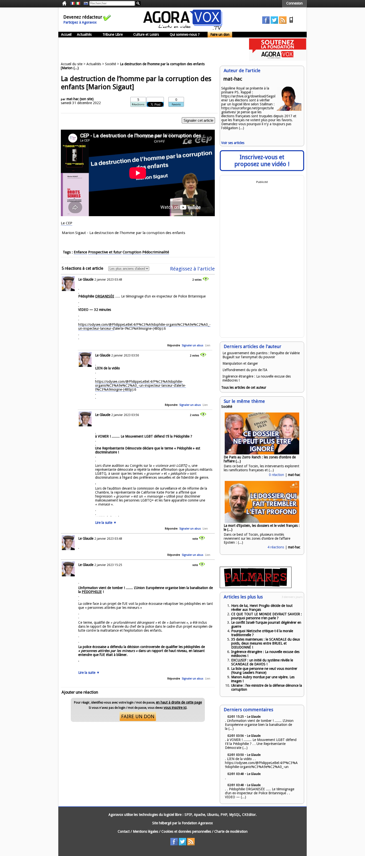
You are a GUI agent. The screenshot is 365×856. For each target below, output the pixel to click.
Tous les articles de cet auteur (243, 387)
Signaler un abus (192, 345)
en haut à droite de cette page (179, 702)
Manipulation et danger (240, 363)
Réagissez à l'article (192, 269)
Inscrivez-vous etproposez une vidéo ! (262, 161)
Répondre (173, 345)
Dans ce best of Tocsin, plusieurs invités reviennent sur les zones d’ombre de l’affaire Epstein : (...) (257, 538)
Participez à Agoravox (80, 22)
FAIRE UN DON (137, 716)
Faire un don (219, 34)
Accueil (66, 34)
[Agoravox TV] (84, 3)
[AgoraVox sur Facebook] (266, 23)
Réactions (138, 104)
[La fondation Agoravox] (277, 59)
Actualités (84, 34)
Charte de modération (231, 831)
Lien (207, 345)
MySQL (234, 815)
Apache (199, 815)
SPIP (188, 815)
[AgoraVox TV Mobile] (291, 23)
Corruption (132, 252)
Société (110, 64)
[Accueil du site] (182, 28)
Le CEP (66, 223)
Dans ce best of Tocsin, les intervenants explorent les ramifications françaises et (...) (261, 468)
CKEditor (249, 815)
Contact (124, 831)
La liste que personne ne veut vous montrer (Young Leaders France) (264, 671)
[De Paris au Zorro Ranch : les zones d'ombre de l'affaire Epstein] (262, 453)
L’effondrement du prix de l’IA (244, 370)
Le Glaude (85, 279)
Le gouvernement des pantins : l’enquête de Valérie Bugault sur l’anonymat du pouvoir (261, 355)
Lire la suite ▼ (106, 523)
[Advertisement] (148, 49)
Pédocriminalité (155, 252)
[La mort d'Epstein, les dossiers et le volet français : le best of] (262, 522)
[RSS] (283, 23)
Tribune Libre (113, 34)
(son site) (87, 99)
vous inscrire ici (175, 707)
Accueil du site (71, 64)
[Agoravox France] (72, 3)
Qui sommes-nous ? (185, 34)
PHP (223, 815)
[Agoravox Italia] (78, 3)
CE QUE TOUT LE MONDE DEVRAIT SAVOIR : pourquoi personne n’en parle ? (266, 616)
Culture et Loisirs (146, 34)
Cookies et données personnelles (186, 831)
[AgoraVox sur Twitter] (274, 23)
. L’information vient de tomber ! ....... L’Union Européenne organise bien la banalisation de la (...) (259, 725)
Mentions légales (145, 831)
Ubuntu (213, 815)
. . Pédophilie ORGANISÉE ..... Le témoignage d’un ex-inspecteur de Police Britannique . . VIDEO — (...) (259, 793)
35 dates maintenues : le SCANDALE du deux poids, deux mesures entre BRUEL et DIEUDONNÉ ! (265, 643)
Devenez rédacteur (82, 17)
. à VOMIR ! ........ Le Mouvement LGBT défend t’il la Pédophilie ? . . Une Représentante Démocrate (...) (260, 744)
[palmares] (256, 587)
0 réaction (276, 475)
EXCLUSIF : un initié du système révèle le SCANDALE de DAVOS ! (262, 662)
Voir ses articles (232, 143)
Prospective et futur (105, 252)
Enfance (80, 252)
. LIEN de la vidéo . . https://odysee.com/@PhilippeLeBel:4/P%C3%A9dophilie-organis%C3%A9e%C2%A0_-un (261, 763)
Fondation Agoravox (197, 823)
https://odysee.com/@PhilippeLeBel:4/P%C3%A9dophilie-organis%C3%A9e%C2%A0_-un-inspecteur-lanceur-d (144, 326)
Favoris (176, 104)
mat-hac (73, 99)
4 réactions (275, 547)
